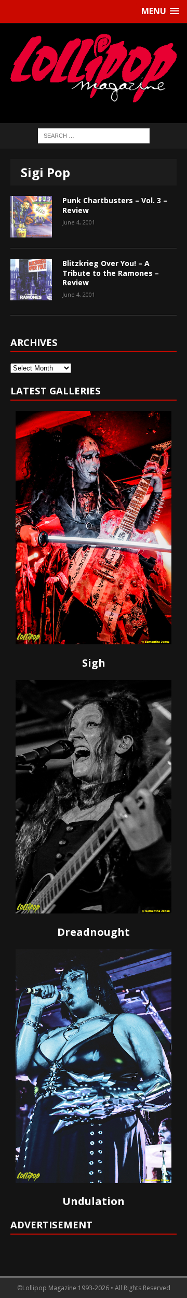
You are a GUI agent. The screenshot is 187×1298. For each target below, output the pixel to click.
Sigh (93, 663)
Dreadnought (93, 932)
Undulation (93, 1201)
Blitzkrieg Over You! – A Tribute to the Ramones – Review (110, 272)
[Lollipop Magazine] (93, 68)
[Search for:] (94, 135)
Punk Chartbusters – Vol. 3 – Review (114, 205)
